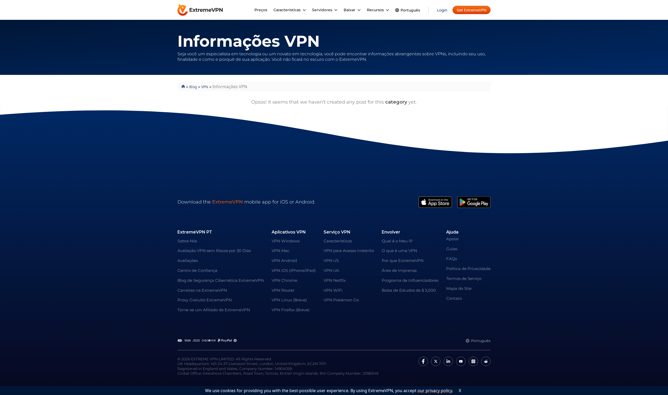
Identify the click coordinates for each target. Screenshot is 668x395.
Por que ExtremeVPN (403, 260)
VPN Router (283, 290)
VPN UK (331, 270)
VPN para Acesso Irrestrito (349, 250)
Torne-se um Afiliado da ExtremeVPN (213, 309)
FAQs (451, 258)
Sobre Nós (187, 240)
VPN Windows (286, 240)
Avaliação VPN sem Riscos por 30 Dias (214, 250)
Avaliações (187, 260)
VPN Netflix (335, 280)
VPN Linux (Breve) (289, 299)
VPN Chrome (284, 280)
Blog (193, 86)
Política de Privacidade (468, 268)
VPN (204, 86)
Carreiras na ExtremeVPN (202, 290)
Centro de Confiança (197, 270)
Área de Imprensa (399, 270)
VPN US (331, 260)
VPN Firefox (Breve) (290, 309)
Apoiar (452, 238)
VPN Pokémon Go (341, 299)
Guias (451, 248)
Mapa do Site (459, 288)
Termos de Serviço (463, 278)
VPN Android (284, 260)
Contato (454, 298)
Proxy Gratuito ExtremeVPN (204, 299)
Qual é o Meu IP (397, 240)
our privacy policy (435, 390)
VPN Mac (280, 250)
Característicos (338, 240)
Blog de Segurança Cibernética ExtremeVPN (220, 280)
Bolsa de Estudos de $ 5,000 (409, 290)
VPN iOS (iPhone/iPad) (294, 270)
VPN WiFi (333, 290)
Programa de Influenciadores (410, 280)
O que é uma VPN (399, 250)
